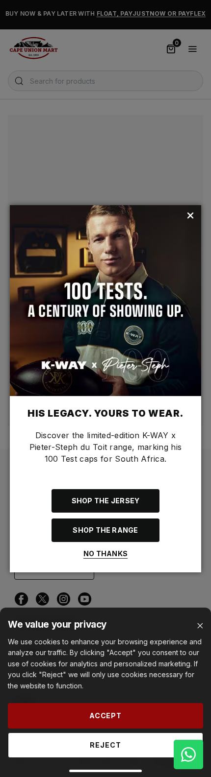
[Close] (200, 626)
